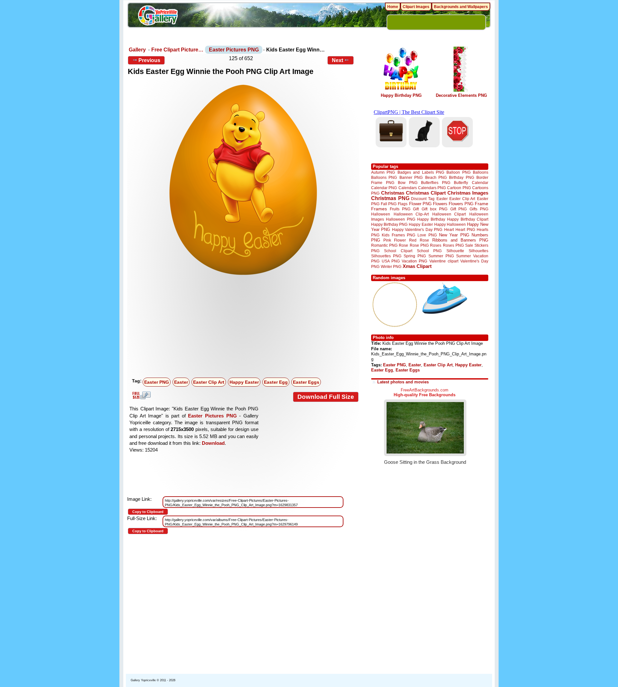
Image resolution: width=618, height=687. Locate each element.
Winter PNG (391, 266)
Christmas (392, 193)
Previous (149, 60)
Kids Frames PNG (398, 235)
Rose (403, 245)
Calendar (480, 182)
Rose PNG (419, 245)
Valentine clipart (443, 261)
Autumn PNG (383, 172)
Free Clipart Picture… (177, 49)
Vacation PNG (414, 261)
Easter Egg (276, 382)
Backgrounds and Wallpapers (461, 7)
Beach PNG (436, 177)
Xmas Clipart (417, 266)
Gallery (137, 49)
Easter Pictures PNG (234, 49)
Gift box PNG (434, 209)
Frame (481, 203)
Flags (402, 204)
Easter (181, 382)
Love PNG (426, 235)
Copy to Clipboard (148, 512)
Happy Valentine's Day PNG (417, 229)
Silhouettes (478, 251)
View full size (140, 395)
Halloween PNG (400, 219)
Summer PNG (441, 256)
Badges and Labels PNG (421, 172)
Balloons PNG (384, 177)
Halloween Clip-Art (411, 214)
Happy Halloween (450, 224)
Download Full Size (325, 396)
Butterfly (461, 182)
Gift (416, 209)
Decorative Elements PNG (461, 95)
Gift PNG (458, 209)
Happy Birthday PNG (401, 95)
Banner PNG (411, 177)
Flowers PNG (461, 203)
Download (213, 443)
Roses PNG (453, 245)
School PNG (429, 251)
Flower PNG (420, 203)
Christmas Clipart (426, 193)
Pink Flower (394, 240)
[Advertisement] (244, 327)
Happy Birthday (431, 219)
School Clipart (398, 251)
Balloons (480, 172)
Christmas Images (467, 193)
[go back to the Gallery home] (158, 16)
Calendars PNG (432, 188)
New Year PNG (454, 235)
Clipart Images (416, 7)
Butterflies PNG (435, 182)
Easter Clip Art (208, 382)
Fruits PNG (400, 209)
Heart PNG (465, 229)
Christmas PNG (390, 198)
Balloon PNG (458, 172)
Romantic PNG (384, 245)
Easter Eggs (306, 382)
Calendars (407, 188)
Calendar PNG (384, 188)
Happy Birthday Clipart (467, 219)
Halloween (380, 214)
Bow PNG (407, 182)
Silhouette (455, 251)
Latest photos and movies (403, 382)
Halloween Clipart (449, 214)
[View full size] (243, 180)
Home (392, 7)
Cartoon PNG (459, 188)
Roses (435, 245)
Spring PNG (415, 256)
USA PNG (391, 261)
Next (337, 60)
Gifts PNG (479, 209)
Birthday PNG (461, 177)
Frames (379, 208)
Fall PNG (389, 204)
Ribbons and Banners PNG (460, 240)
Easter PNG (156, 382)
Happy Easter (244, 382)
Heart (449, 229)
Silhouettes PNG (386, 256)
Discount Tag (423, 199)
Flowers (440, 203)
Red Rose (419, 240)
